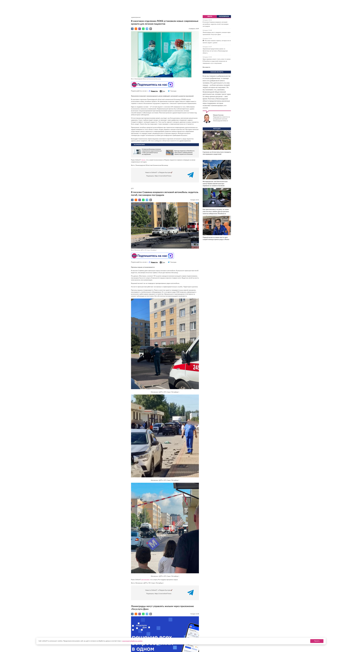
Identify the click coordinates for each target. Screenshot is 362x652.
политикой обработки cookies (132, 641)
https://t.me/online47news (163, 176)
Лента (209, 16)
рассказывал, (145, 579)
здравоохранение (136, 17)
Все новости (206, 67)
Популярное (224, 16)
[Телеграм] (169, 92)
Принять (317, 641)
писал (143, 160)
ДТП (132, 188)
